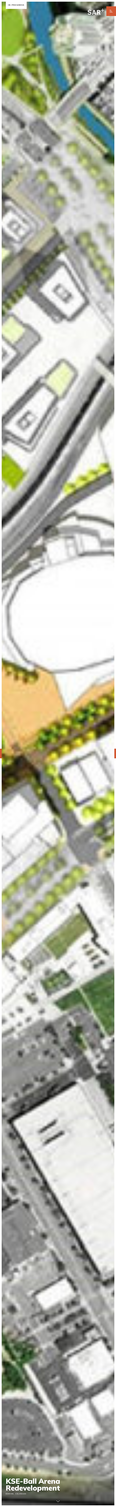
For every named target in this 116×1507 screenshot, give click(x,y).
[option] (58, 753)
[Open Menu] (111, 11)
